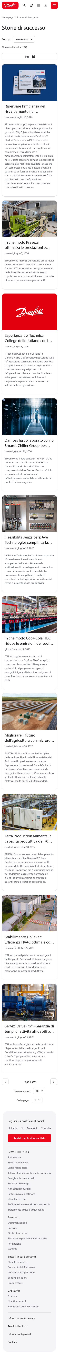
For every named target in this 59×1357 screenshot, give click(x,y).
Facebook (32, 1128)
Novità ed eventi (17, 1301)
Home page (7, 17)
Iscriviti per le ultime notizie (29, 1138)
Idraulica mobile (17, 1199)
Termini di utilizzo (17, 1326)
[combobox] (37, 1100)
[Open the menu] (54, 5)
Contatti (12, 1248)
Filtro (27, 56)
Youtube (46, 1128)
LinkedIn (13, 1128)
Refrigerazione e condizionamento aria (29, 1204)
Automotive (14, 1157)
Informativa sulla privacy (21, 1318)
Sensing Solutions (17, 1277)
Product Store (15, 1283)
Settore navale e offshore (21, 1193)
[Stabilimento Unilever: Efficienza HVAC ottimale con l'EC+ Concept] (29, 913)
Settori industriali (18, 1152)
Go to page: (23, 1100)
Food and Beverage (18, 1183)
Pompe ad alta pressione (21, 1272)
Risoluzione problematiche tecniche (27, 1238)
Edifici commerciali (18, 1162)
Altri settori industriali (19, 1188)
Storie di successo (17, 1233)
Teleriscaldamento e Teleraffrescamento (29, 1173)
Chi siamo (14, 1291)
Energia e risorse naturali (21, 1178)
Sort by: (6, 39)
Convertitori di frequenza (21, 1267)
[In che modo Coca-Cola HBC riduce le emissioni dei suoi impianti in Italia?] (29, 614)
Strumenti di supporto (28, 17)
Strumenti (14, 1217)
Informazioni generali (19, 1334)
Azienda (12, 1296)
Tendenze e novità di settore (23, 1306)
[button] (38, 5)
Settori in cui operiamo (22, 1256)
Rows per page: (22, 1091)
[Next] (53, 1081)
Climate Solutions (17, 1262)
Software (13, 1228)
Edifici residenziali (17, 1167)
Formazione (14, 1243)
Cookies (12, 1342)
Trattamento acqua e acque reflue (26, 1209)
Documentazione (17, 1222)
